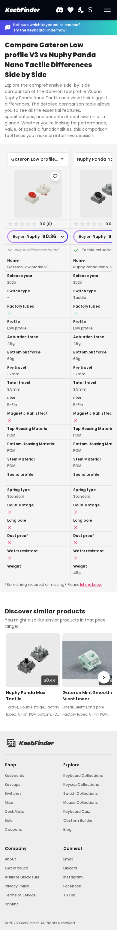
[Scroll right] (104, 677)
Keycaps (12, 784)
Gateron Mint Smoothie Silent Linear (88, 696)
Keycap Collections (81, 784)
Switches (13, 793)
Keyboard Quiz (76, 811)
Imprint (11, 904)
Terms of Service (20, 895)
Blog (67, 829)
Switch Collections (80, 793)
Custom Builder (77, 820)
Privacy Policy (17, 886)
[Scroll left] (13, 677)
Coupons (13, 829)
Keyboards (14, 775)
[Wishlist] (70, 10)
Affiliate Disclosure (22, 877)
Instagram (73, 877)
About (10, 859)
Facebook (72, 886)
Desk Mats (14, 811)
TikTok (69, 895)
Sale (9, 820)
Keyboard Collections (83, 775)
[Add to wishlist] (55, 176)
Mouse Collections (80, 802)
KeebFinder (22, 10)
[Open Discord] (59, 9)
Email (68, 859)
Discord (70, 868)
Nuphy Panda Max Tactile (25, 696)
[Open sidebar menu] (107, 9)
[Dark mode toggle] (81, 10)
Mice (9, 802)
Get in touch (16, 868)
